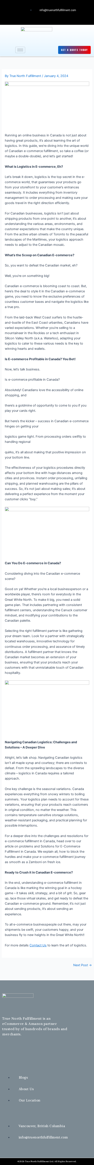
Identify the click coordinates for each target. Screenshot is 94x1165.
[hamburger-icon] (20, 50)
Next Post (82, 965)
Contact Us (38, 945)
